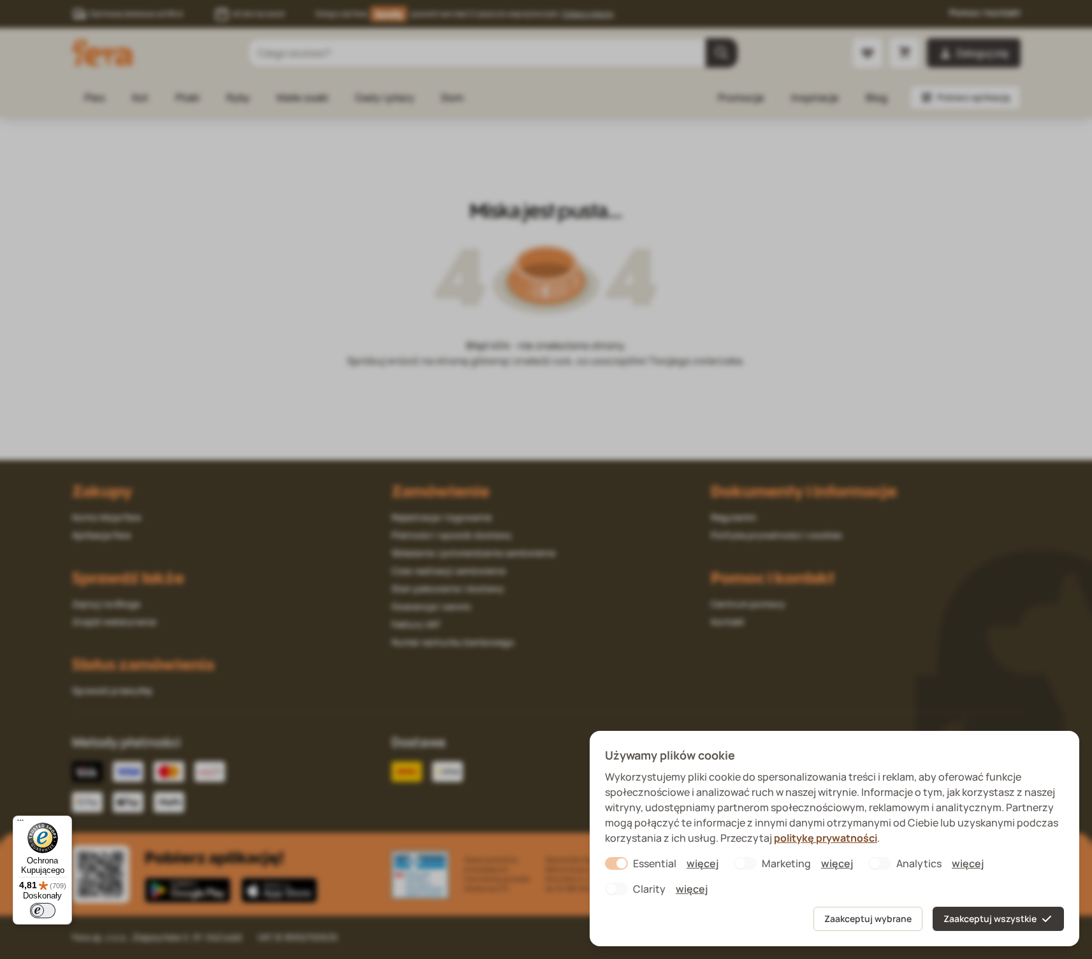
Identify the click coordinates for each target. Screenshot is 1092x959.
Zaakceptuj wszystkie (990, 918)
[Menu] (20, 823)
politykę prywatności (825, 838)
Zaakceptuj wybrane (868, 918)
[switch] (42, 910)
